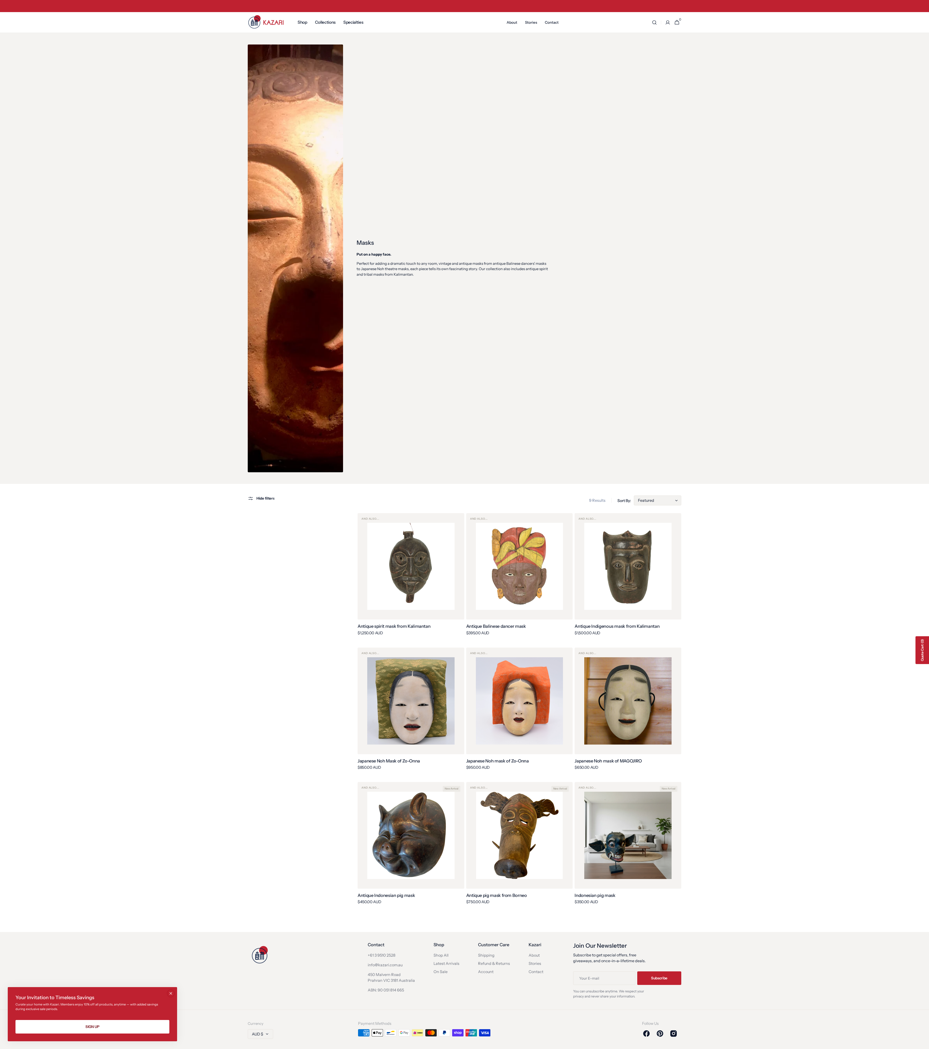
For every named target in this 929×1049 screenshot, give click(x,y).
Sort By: (624, 500)
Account (486, 971)
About (534, 955)
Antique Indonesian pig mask (386, 895)
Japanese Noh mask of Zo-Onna (497, 761)
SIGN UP (92, 1026)
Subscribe (659, 978)
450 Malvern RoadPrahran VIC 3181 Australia (391, 977)
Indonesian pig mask (595, 895)
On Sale (441, 971)
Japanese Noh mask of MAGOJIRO (608, 761)
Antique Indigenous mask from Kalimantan (617, 626)
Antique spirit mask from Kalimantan (394, 626)
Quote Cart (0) (922, 650)
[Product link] (411, 577)
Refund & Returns (494, 963)
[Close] (171, 993)
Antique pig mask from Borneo (496, 895)
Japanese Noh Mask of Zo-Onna (389, 761)
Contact (536, 971)
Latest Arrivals (446, 963)
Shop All (441, 955)
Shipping (486, 955)
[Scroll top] (923, 1043)
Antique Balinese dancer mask (496, 626)
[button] (654, 22)
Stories (535, 963)
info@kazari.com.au (385, 964)
